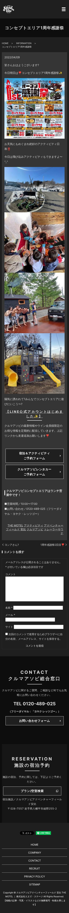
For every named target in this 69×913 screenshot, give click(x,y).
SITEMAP (34, 884)
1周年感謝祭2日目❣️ (52, 544)
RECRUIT (34, 868)
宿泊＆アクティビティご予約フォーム (34, 455)
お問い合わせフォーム (34, 721)
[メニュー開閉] (64, 9)
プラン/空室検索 (32, 791)
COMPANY (34, 852)
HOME (5, 43)
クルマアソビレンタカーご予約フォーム (34, 471)
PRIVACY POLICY (34, 876)
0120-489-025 (39, 703)
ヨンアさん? (12, 544)
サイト (9, 626)
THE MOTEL (15, 525)
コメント (10, 574)
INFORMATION (23, 43)
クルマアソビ (35, 529)
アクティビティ (33, 525)
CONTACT (34, 860)
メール (10, 614)
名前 (9, 607)
